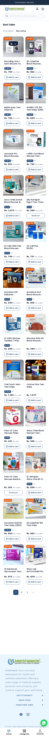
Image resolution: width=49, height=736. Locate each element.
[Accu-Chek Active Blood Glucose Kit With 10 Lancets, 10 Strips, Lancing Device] (13, 185)
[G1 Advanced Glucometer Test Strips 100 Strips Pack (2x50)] (13, 554)
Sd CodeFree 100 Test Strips (35, 524)
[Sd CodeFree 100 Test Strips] (35, 508)
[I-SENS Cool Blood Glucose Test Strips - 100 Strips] (35, 139)
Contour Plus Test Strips (35, 385)
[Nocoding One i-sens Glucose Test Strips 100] (13, 47)
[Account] (37, 9)
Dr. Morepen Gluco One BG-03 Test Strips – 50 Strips (35, 480)
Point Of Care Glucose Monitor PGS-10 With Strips (13, 479)
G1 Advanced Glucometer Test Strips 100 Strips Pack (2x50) (12, 573)
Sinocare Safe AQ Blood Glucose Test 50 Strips (35, 340)
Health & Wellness (24, 715)
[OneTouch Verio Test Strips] (13, 370)
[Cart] (42, 9)
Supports (24, 722)
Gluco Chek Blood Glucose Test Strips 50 (35, 433)
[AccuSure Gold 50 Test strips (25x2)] (13, 508)
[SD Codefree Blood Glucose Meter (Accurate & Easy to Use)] (35, 47)
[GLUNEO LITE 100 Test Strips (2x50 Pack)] (35, 93)
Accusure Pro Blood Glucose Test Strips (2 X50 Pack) (13, 157)
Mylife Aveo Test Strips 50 (12, 108)
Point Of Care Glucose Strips (11, 431)
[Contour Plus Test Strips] (35, 370)
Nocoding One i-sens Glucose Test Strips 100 (13, 63)
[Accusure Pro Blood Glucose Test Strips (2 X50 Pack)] (13, 139)
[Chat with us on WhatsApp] (43, 723)
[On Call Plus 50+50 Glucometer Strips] (35, 231)
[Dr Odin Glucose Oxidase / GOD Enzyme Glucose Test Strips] (13, 324)
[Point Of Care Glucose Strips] (13, 416)
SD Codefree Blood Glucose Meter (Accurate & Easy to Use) (35, 65)
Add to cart (13, 77)
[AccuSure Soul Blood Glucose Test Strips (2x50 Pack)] (35, 277)
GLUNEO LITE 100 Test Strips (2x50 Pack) (35, 109)
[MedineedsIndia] (15, 9)
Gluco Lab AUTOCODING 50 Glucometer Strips (36, 571)
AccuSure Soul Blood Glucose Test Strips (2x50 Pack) (35, 296)
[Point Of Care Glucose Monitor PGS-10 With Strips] (13, 462)
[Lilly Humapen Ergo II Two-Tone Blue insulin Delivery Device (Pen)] (35, 185)
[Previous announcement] (5, 2)
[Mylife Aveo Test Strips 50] (13, 93)
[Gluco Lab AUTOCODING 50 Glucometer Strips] (35, 554)
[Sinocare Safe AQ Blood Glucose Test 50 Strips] (35, 324)
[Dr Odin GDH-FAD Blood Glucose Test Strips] (13, 231)
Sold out (35, 216)
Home (24, 709)
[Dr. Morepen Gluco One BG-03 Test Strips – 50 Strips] (35, 462)
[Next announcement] (44, 2)
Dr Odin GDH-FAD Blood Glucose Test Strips (12, 248)
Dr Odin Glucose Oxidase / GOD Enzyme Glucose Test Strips (12, 342)
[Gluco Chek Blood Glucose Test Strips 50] (35, 416)
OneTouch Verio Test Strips (12, 385)
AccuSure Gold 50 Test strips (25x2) (13, 524)
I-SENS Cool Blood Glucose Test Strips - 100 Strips (35, 156)
